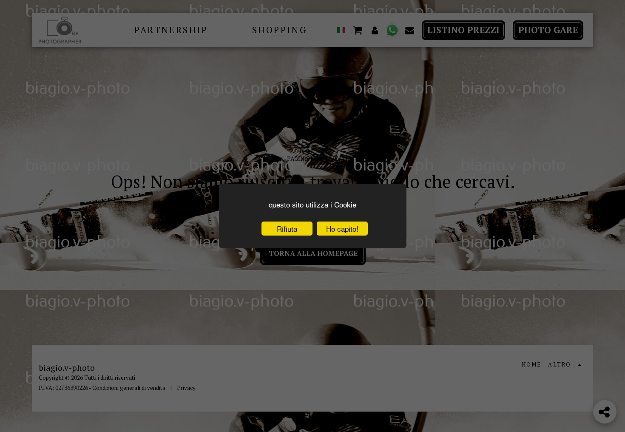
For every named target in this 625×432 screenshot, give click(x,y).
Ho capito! (342, 228)
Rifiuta (287, 228)
